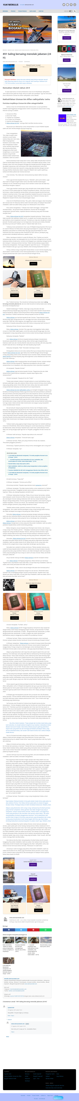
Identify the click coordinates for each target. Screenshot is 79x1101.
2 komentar (27, 61)
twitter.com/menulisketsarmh (16, 991)
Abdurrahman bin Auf (12, 123)
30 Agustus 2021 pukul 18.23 (15, 1010)
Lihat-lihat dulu (66, 90)
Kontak (41, 11)
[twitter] (21, 929)
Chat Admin (59, 1098)
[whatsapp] (46, 929)
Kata (57, 1074)
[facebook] (9, 929)
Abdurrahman (10, 317)
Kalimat (48, 1076)
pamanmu (39, 485)
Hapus (12, 1015)
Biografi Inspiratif (37, 1076)
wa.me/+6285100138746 (17, 996)
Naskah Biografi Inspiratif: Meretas (55, 1085)
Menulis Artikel (49, 1078)
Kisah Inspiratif (37, 1074)
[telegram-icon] (67, 4)
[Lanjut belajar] (7, 45)
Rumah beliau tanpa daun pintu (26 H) (18, 463)
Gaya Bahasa (59, 1076)
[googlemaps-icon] (71, 4)
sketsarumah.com (29, 4)
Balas (9, 1015)
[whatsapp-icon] (74, 4)
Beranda (5, 11)
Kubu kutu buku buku (54, 1088)
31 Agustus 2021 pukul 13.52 (18, 1026)
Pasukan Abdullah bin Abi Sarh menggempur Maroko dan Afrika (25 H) (28, 470)
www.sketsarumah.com (31, 984)
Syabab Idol (11, 1007)
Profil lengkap (66, 109)
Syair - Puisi (36, 1078)
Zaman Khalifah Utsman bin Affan (12, 1076)
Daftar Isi (43, 1095)
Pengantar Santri (50, 1074)
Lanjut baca (33, 70)
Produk (13, 11)
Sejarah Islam (7, 1074)
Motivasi (27, 1074)
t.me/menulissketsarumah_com (18, 989)
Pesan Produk (22, 11)
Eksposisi (27, 1078)
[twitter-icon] (63, 4)
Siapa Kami (33, 11)
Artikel (26, 1076)
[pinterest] (33, 929)
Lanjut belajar (11, 39)
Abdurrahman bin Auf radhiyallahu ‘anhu (18, 390)
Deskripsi (27, 1081)
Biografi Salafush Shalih (10, 1078)
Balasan (10, 1019)
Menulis (10, 4)
